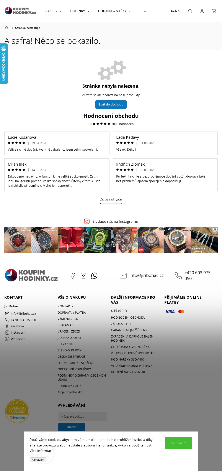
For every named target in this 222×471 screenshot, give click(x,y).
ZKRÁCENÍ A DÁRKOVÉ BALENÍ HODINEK (132, 338)
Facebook (72, 275)
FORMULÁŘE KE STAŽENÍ (75, 363)
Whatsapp (94, 275)
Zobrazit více (111, 199)
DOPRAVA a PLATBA (72, 312)
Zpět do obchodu (111, 104)
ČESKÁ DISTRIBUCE (71, 356)
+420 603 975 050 (197, 275)
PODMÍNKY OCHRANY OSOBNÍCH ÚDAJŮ (82, 377)
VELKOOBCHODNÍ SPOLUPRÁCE (133, 353)
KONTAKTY (65, 306)
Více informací (41, 450)
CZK (174, 11)
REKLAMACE (66, 325)
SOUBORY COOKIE (71, 386)
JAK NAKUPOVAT (69, 338)
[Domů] (6, 28)
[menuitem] (54, 11)
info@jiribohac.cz (146, 275)
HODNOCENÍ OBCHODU (128, 317)
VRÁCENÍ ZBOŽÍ (69, 331)
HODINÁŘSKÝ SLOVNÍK (127, 359)
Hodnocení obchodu (111, 116)
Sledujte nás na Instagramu (115, 221)
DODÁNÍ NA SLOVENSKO (129, 372)
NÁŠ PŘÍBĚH (119, 311)
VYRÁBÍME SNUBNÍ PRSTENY (131, 366)
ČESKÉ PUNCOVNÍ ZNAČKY (130, 347)
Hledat (72, 427)
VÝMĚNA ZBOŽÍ (69, 319)
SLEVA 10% (65, 344)
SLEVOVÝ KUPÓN (70, 350)
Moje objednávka (70, 392)
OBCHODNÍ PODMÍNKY (74, 369)
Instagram (83, 275)
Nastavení (37, 459)
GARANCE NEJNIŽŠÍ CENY (129, 330)
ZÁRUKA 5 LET (121, 324)
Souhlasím (178, 443)
